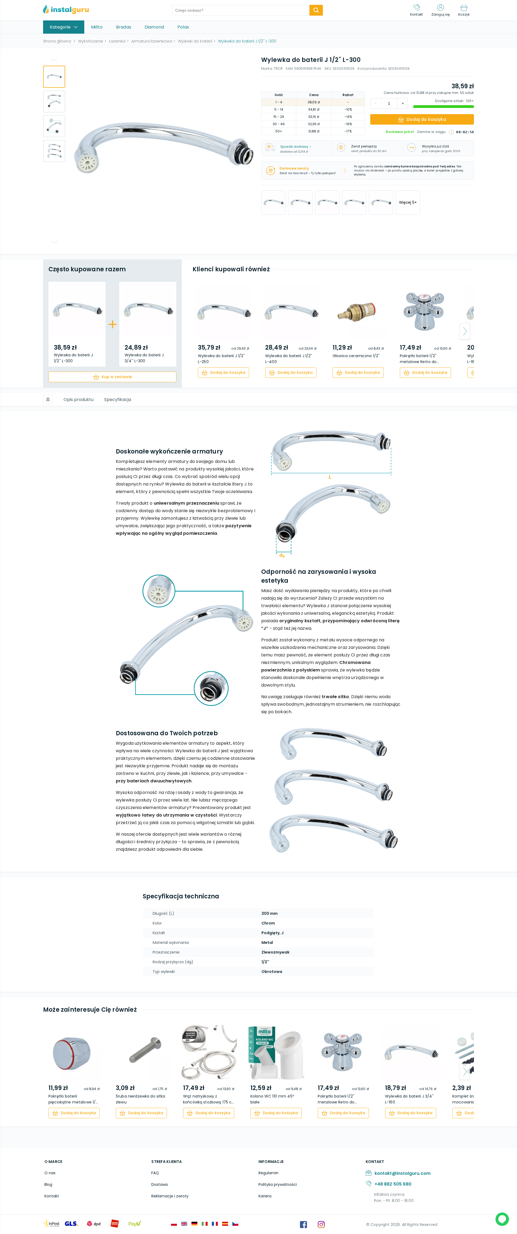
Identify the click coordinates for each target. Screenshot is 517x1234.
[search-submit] (316, 10)
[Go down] (54, 242)
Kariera (264, 1196)
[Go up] (54, 60)
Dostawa (159, 1184)
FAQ (155, 1173)
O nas (49, 1173)
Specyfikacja (117, 399)
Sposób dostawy (294, 146)
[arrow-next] (465, 331)
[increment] (375, 103)
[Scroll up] (48, 399)
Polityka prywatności (277, 1184)
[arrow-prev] (202, 331)
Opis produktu (78, 399)
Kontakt (51, 1196)
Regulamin (268, 1173)
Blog (48, 1184)
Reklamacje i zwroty (169, 1196)
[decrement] (402, 103)
